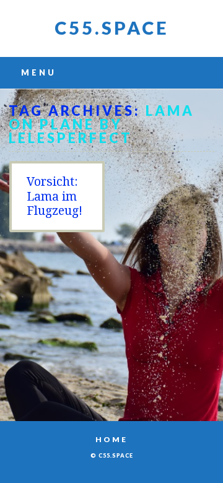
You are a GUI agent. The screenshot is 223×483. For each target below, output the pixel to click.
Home (111, 439)
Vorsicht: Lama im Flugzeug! (54, 196)
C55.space (112, 27)
